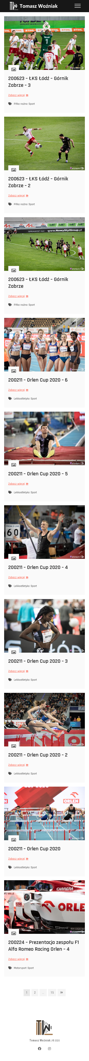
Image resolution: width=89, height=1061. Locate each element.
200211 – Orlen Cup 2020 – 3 (38, 661)
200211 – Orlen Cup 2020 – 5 (38, 473)
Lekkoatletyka (22, 399)
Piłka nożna (21, 104)
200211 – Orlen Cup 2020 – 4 (38, 567)
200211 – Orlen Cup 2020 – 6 (38, 380)
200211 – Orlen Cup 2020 (34, 848)
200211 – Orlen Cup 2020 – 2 (37, 755)
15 (53, 992)
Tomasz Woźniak (39, 1040)
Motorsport (20, 968)
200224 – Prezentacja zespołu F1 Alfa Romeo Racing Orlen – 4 (43, 946)
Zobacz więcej (17, 95)
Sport (32, 104)
